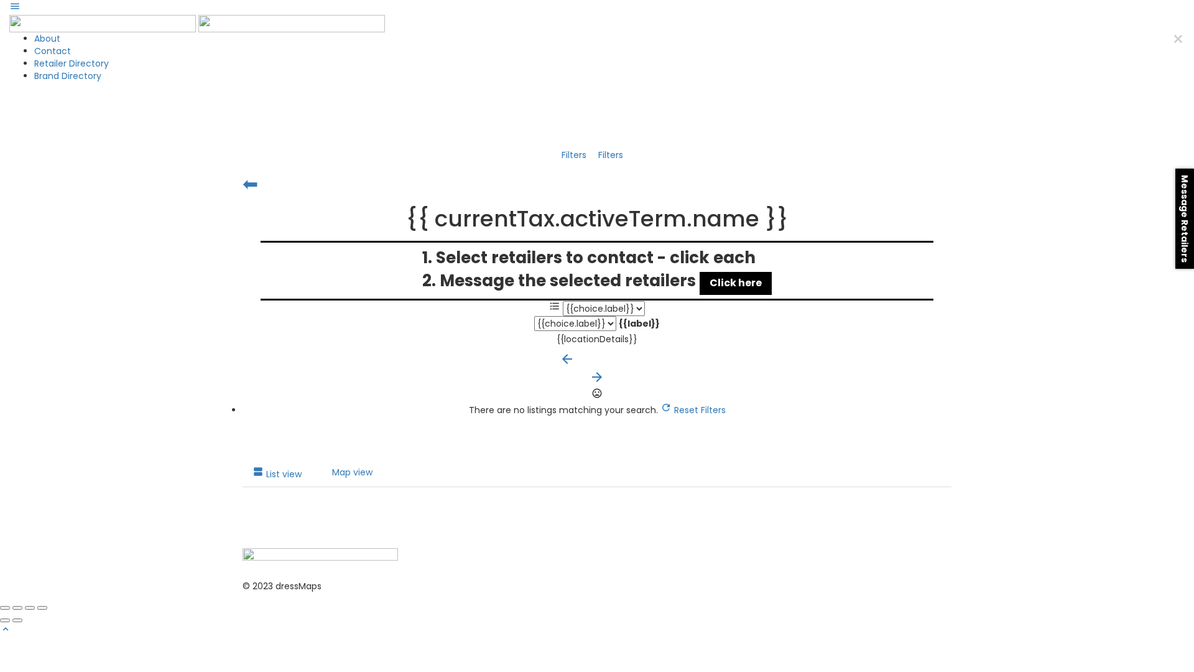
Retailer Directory (71, 63)
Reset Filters (699, 410)
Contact (52, 51)
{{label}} (639, 323)
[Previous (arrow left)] (5, 620)
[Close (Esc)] (5, 608)
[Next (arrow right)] (17, 620)
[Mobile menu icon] (597, 8)
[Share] (17, 608)
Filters (575, 155)
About (47, 38)
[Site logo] (103, 23)
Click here (736, 283)
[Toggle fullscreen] (30, 608)
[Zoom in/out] (42, 608)
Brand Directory (67, 76)
